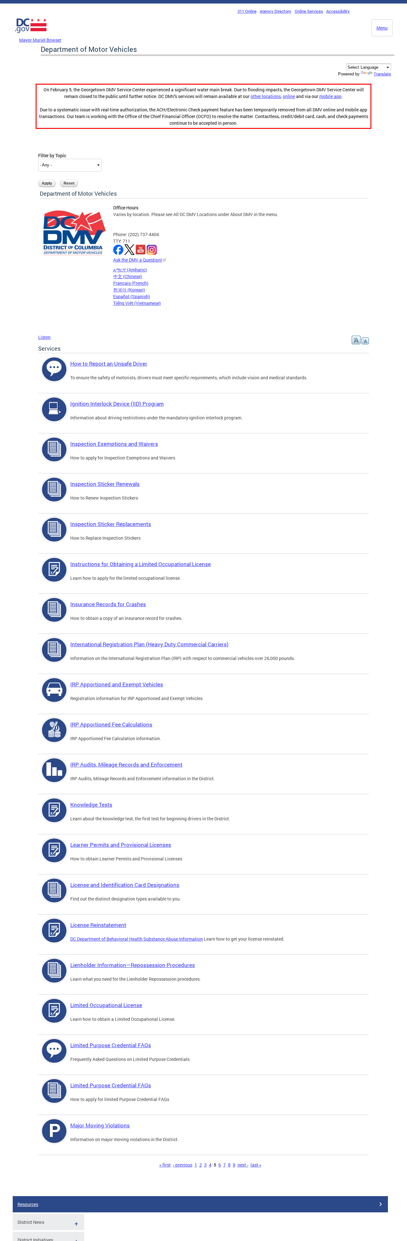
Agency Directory (275, 11)
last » (256, 1165)
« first (165, 1165)
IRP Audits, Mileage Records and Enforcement (126, 764)
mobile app (330, 96)
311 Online (247, 11)
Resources (27, 1204)
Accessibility (338, 11)
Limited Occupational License (106, 1005)
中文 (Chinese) (127, 276)
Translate (382, 74)
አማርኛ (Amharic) (130, 270)
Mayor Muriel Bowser (40, 40)
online (289, 96)
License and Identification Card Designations (124, 884)
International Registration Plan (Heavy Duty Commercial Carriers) (149, 644)
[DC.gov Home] (31, 35)
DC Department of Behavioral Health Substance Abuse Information (136, 939)
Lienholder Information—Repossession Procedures (132, 965)
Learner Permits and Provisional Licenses (120, 844)
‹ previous (182, 1165)
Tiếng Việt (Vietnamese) (137, 303)
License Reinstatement (98, 925)
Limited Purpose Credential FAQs (110, 1045)
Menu (382, 28)
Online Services (309, 11)
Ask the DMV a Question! (137, 260)
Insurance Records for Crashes (108, 604)
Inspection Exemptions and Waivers (114, 443)
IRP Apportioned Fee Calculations (111, 724)
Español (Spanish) (131, 296)
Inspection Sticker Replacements (110, 524)
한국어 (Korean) (129, 290)
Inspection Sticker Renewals (105, 483)
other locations (266, 96)
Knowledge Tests (91, 804)
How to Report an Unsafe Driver (108, 363)
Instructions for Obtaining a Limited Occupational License (140, 564)
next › (243, 1165)
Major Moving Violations (100, 1125)
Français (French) (130, 283)
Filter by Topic (52, 155)
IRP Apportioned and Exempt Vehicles (116, 684)
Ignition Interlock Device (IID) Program (117, 403)
